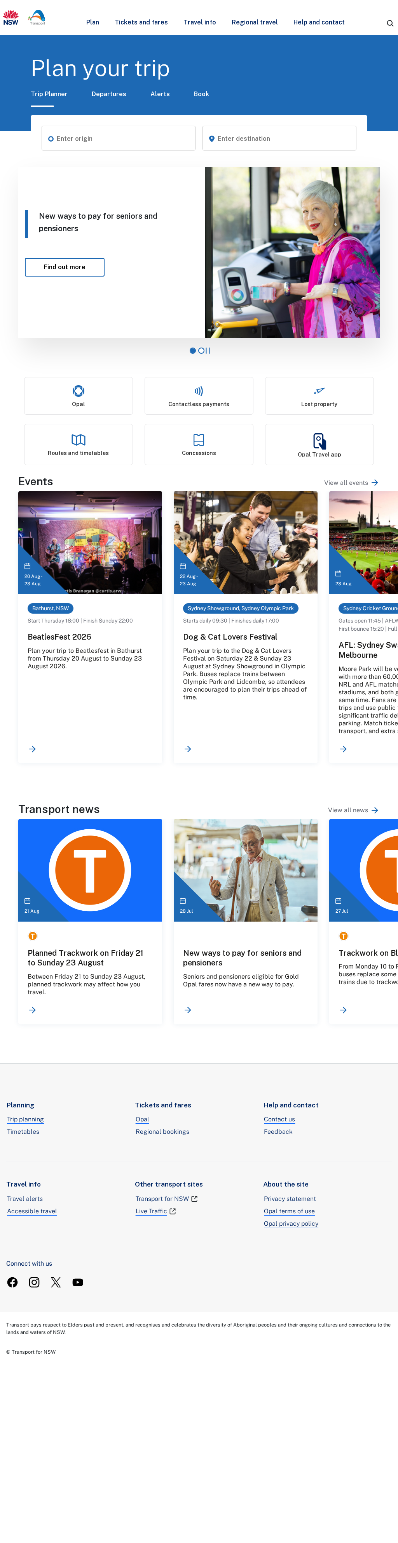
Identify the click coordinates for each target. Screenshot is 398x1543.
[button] (51, 138)
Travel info (199, 22)
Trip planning (25, 1119)
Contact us (279, 1119)
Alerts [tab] (160, 94)
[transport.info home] (24, 17)
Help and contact (319, 22)
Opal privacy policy (291, 1223)
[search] (390, 23)
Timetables (23, 1131)
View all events (346, 482)
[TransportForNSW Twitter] (56, 1282)
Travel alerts (25, 1198)
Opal (142, 1119)
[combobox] (123, 139)
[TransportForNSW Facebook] (12, 1282)
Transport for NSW (162, 1198)
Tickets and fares (141, 22)
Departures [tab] (109, 94)
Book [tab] (201, 94)
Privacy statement (290, 1198)
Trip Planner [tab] (49, 94)
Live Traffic (151, 1211)
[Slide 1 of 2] (193, 351)
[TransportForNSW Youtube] (78, 1282)
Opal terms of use (289, 1211)
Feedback (278, 1131)
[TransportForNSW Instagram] (34, 1282)
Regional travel (255, 22)
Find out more (74, 267)
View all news (348, 810)
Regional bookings (162, 1131)
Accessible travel (32, 1211)
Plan (92, 22)
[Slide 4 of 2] (201, 351)
